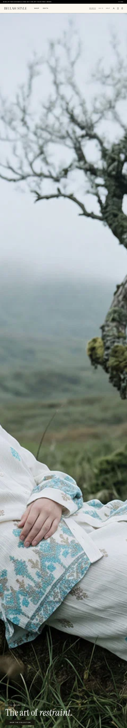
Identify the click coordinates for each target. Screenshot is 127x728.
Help (108, 8)
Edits (45, 8)
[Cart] (122, 8)
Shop (36, 8)
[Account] (114, 8)
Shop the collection (20, 722)
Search (92, 8)
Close (120, 2)
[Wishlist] (118, 8)
